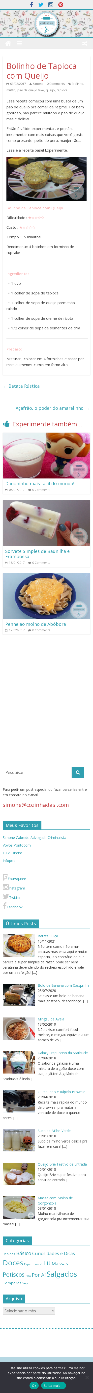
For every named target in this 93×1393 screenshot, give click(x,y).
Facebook (15, 907)
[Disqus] (46, 703)
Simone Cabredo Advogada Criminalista (34, 837)
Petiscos (14, 1274)
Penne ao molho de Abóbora (35, 624)
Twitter (15, 897)
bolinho (77, 84)
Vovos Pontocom (17, 845)
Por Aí (39, 1274)
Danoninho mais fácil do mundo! (39, 483)
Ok (34, 1386)
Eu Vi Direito (12, 853)
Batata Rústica (22, 386)
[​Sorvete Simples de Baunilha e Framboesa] (46, 503)
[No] (86, 1377)
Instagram (17, 888)
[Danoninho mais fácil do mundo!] (46, 435)
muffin (10, 90)
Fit (47, 1262)
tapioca (62, 90)
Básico (23, 1253)
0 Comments (56, 84)
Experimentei (33, 1264)
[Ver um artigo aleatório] (84, 43)
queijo (50, 90)
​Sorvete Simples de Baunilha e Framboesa (37, 554)
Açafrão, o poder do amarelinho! (53, 408)
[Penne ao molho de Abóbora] (46, 576)
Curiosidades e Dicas (53, 1253)
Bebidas (9, 1254)
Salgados (62, 1274)
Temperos (12, 1282)
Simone (38, 84)
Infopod (9, 860)
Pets (28, 1275)
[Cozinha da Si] (8, 43)
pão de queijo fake (30, 90)
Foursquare (17, 878)
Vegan (26, 1283)
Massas (60, 1263)
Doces (13, 1262)
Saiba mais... (53, 1386)
